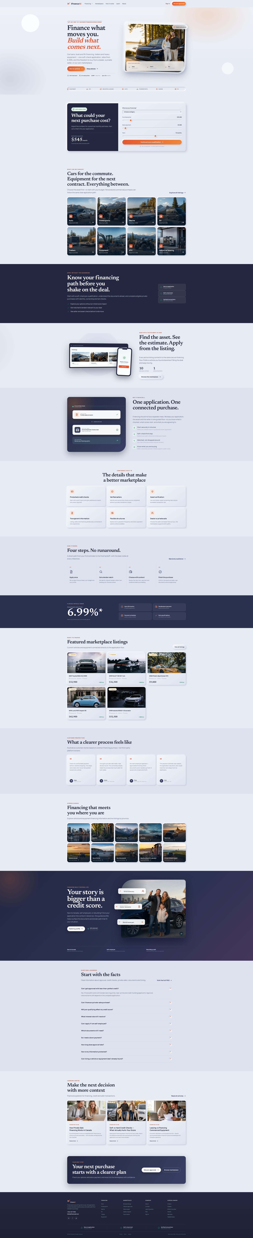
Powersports (104, 1206)
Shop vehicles (91, 69)
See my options (74, 69)
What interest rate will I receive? (126, 1016)
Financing (88, 4)
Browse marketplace (171, 1170)
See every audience (176, 559)
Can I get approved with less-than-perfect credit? (126, 988)
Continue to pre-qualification (151, 142)
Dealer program (127, 1211)
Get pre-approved (178, 3)
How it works (110, 4)
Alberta (169, 1211)
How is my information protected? (126, 1052)
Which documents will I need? (126, 1031)
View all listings (179, 647)
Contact (147, 1206)
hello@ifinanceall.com (73, 1214)
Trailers (103, 1214)
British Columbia (172, 1209)
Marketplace (99, 4)
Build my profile (74, 929)
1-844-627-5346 (71, 1212)
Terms (125, 1234)
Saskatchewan (171, 1217)
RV (102, 1211)
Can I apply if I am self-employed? (126, 1023)
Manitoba (170, 1214)
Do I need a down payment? (126, 1038)
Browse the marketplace (149, 377)
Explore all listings (176, 193)
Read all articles (177, 1096)
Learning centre (149, 1209)
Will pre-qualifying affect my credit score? (126, 1009)
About (124, 4)
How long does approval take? (126, 1045)
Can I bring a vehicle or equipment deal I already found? (126, 1059)
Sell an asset (126, 1209)
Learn (118, 4)
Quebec (169, 1206)
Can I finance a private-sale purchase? (126, 1002)
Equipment (104, 1217)
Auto (102, 1204)
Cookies (129, 1234)
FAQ (146, 1211)
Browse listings (127, 1204)
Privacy (120, 1234)
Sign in (168, 3)
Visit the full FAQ (163, 980)
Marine (103, 1209)
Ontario (169, 1204)
